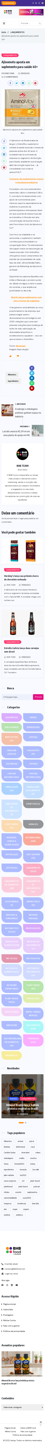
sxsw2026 (27, 1198)
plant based (23, 1186)
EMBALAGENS (12, 789)
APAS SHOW (12, 727)
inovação (23, 1169)
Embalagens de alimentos (33, 790)
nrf (23, 1181)
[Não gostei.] (18, 356)
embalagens (8, 1158)
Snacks (11, 1025)
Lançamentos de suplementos (33, 886)
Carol (33, 1147)
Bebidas (33, 727)
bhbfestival (20, 1147)
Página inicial (9, 1304)
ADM (33, 717)
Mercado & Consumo (12, 916)
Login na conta (11, 1273)
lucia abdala (11, 903)
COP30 (33, 764)
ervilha (21, 1158)
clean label (25, 1152)
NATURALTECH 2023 (11, 930)
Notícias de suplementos (33, 971)
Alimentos (12, 374)
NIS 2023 (11, 958)
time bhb (35, 1203)
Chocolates (33, 752)
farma (6, 1164)
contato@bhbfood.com (14, 1269)
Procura (38, 697)
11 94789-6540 (11, 1264)
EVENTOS (33, 804)
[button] (21, 1122)
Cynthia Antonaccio (11, 775)
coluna (37, 1152)
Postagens (8, 1315)
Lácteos (11, 868)
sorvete (18, 1192)
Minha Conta (9, 1320)
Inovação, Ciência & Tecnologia (12, 841)
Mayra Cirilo (33, 903)
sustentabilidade (10, 1198)
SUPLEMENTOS (33, 1027)
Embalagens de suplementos (12, 809)
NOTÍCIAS (33, 958)
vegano (26, 1209)
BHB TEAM (11, 585)
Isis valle (35, 1169)
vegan (15, 1209)
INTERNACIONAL (33, 839)
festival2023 (19, 1164)
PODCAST (33, 998)
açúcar (31, 1141)
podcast (37, 1186)
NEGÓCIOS (33, 928)
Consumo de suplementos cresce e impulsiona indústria (26, 181)
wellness (19, 1215)
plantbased (8, 1186)
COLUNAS (12, 764)
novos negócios (10, 1181)
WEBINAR (11, 1055)
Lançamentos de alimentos (12, 884)
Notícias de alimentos (11, 970)
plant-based (35, 1181)
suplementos (32, 1192)
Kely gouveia (33, 856)
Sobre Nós (8, 1309)
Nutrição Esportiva (11, 987)
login (22, 518)
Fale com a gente (11, 1325)
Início (4, 32)
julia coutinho (9, 1175)
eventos (33, 1158)
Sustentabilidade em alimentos (13, 1042)
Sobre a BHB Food (28, 1428)
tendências (21, 1203)
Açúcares (12, 717)
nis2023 (23, 1175)
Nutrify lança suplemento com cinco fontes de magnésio (26, 299)
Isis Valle (12, 854)
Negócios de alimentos (11, 943)
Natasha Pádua (33, 916)
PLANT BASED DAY (11, 1000)
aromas (20, 1141)
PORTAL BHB (12, 1012)
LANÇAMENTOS (17, 32)
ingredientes (13, 381)
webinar (7, 1215)
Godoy (32, 1164)
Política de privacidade (14, 1331)
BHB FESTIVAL (11, 739)
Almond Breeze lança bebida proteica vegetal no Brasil (22, 1106)
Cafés (33, 737)
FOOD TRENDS (11, 826)
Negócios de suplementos (33, 945)
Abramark (21, 346)
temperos (8, 1203)
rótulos (6, 1192)
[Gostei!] (10, 356)
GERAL (33, 824)
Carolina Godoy (11, 752)
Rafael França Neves (33, 1013)
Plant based (33, 987)
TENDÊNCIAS (33, 1040)
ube (5, 1209)
